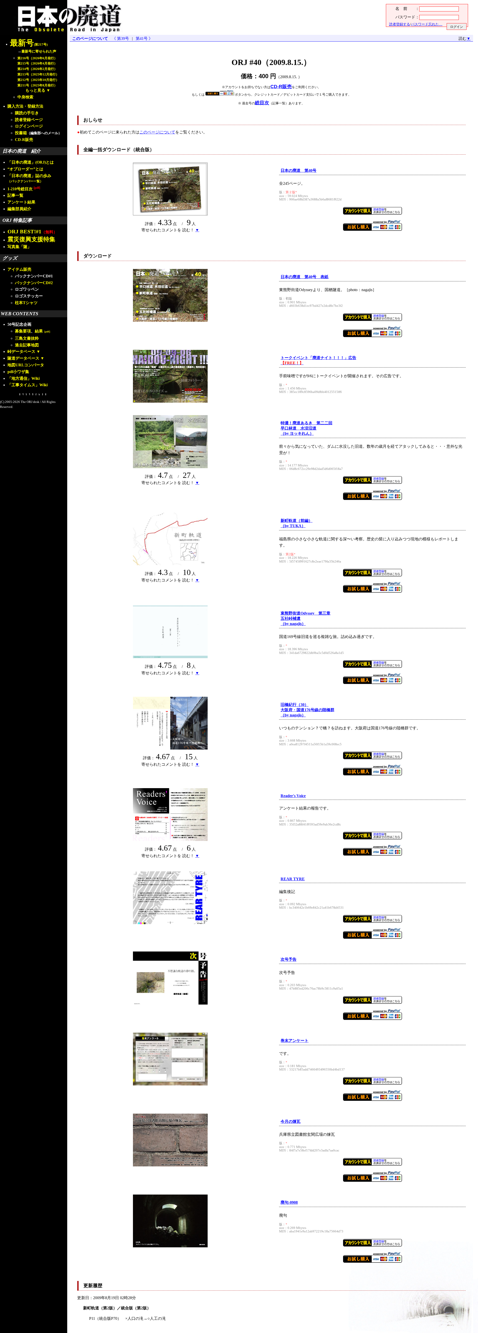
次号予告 (289, 959)
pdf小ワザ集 (18, 372)
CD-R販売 (24, 139)
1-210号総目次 (23, 189)
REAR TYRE (293, 879)
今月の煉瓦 (290, 1121)
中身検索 (25, 97)
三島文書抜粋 (27, 338)
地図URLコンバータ (25, 365)
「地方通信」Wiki (23, 378)
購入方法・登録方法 (25, 106)
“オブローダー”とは (25, 169)
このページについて (90, 38)
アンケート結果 (21, 202)
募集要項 (23, 331)
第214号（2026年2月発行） (37, 69)
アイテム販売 (19, 269)
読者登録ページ (29, 120)
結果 (43, 331)
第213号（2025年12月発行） (38, 74)
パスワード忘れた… (426, 24)
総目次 (262, 102)
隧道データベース (23, 358)
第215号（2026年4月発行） (37, 63)
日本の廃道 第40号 (298, 170)
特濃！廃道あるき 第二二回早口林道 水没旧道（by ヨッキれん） (306, 428)
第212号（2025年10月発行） (38, 80)
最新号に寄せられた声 (38, 51)
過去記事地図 (27, 345)
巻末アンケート (294, 1040)
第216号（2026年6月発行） (37, 58)
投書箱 (21, 133)
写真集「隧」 (19, 247)
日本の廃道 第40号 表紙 (304, 277)
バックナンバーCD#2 (34, 283)
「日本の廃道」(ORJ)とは (30, 162)
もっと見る (35, 90)
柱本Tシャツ (26, 303)
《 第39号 (121, 38)
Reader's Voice (293, 796)
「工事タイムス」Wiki (27, 385)
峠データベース (21, 351)
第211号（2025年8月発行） (37, 85)
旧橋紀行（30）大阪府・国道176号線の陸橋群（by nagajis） (307, 709)
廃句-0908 (289, 1202)
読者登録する (399, 24)
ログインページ (29, 126)
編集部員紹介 (19, 209)
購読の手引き (27, 113)
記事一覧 (15, 195)
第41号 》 (143, 38)
